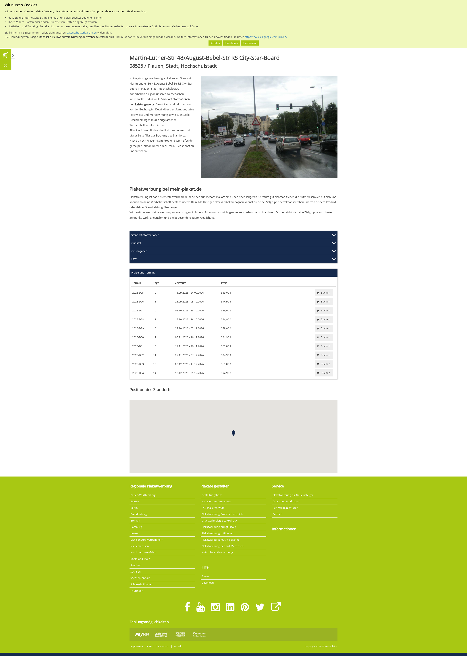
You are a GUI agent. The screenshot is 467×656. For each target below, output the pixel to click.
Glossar (206, 576)
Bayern (134, 501)
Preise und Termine (143, 272)
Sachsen (135, 571)
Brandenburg (138, 514)
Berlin (134, 507)
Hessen (134, 533)
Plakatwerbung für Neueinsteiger (293, 495)
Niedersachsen (139, 546)
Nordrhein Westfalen (143, 552)
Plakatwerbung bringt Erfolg (219, 527)
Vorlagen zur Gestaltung (216, 501)
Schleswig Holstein (141, 584)
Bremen (135, 520)
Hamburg (136, 527)
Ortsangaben (139, 251)
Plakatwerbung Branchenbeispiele (223, 514)
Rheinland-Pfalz (140, 559)
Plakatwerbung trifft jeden (218, 533)
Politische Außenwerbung (217, 552)
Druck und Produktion (286, 501)
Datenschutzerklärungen (81, 32)
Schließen (215, 43)
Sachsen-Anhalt (140, 578)
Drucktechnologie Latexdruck (219, 520)
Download (208, 582)
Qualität (136, 243)
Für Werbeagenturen (285, 507)
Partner (277, 514)
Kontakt (178, 646)
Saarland (135, 565)
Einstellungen (231, 43)
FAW (134, 259)
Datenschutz (162, 646)
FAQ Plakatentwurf (213, 507)
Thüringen (136, 590)
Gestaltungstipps (212, 495)
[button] (233, 433)
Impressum (136, 646)
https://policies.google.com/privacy (266, 37)
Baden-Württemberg (143, 495)
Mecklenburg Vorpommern (146, 539)
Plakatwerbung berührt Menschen (223, 546)
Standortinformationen (145, 235)
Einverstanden (249, 43)
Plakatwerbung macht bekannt (220, 539)
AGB (149, 646)
